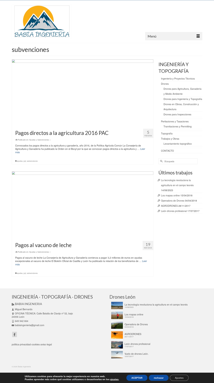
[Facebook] (14, 334)
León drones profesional (174, 211)
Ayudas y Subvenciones (39, 139)
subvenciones (32, 161)
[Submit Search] (161, 161)
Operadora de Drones (172, 200)
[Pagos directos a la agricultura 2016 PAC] (82, 92)
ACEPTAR (136, 377)
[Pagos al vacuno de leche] (82, 204)
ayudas (20, 161)
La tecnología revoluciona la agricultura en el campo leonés (156, 304)
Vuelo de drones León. (136, 353)
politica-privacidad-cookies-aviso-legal (32, 344)
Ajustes (179, 377)
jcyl (25, 161)
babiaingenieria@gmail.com (29, 325)
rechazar (159, 377)
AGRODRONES (169, 205)
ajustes (114, 379)
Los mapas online (170, 195)
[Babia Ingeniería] (42, 21)
